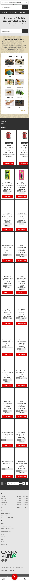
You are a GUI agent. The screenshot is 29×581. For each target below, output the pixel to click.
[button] (2, 3)
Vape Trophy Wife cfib (21, 434)
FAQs (2, 523)
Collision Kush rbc (8, 147)
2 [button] (8, 483)
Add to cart (9, 163)
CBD (20, 107)
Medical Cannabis (6, 531)
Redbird (9, 145)
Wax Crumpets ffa (7, 463)
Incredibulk (21, 309)
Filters (3, 579)
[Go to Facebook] (2, 560)
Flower (20, 66)
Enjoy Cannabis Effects (7, 528)
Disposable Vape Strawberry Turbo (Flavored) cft (21, 185)
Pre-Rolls (9, 77)
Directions (4, 544)
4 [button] (14, 483)
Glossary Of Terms (6, 526)
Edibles (9, 87)
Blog (2, 539)
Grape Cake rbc (25, 147)
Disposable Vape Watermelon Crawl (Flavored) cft (21, 279)
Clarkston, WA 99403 (7, 518)
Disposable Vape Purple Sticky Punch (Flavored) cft (7, 216)
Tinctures (19, 97)
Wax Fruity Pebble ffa (7, 341)
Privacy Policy (4, 570)
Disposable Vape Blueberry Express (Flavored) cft (21, 405)
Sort (25, 579)
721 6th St (4, 516)
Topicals (9, 107)
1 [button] (5, 483)
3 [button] (11, 483)
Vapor (7, 309)
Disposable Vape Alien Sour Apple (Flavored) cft (7, 185)
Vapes (20, 77)
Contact (3, 542)
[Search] (25, 7)
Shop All (9, 66)
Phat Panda (7, 276)
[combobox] (11, 7)
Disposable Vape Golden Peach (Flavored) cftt (21, 343)
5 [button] (17, 483)
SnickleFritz (21, 213)
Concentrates (9, 97)
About (3, 536)
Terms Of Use (11, 570)
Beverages (20, 87)
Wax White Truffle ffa (21, 372)
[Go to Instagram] (6, 560)
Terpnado (7, 182)
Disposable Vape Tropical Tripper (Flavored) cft (21, 249)
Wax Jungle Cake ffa (7, 434)
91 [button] (23, 483)
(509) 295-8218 (5, 513)
